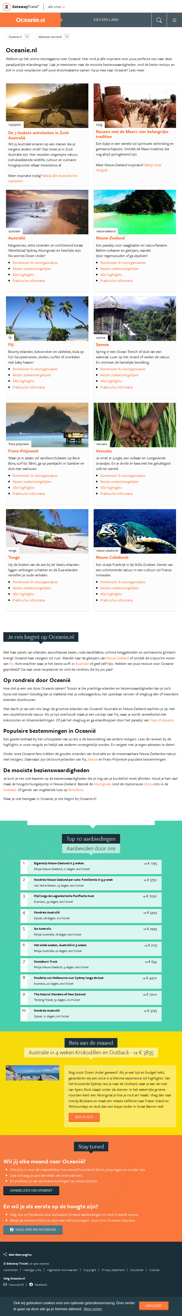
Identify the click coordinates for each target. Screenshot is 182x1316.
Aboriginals (102, 784)
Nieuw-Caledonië (112, 557)
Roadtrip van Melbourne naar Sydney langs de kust (68, 977)
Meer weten (93, 1309)
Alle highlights (23, 274)
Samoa (102, 344)
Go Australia (42, 928)
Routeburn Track (45, 961)
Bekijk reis (84, 1117)
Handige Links (32, 1269)
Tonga (14, 557)
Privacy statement (113, 1269)
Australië (16, 238)
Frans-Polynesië (23, 451)
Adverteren (10, 1269)
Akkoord (154, 1305)
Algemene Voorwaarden (62, 1269)
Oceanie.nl (15, 36)
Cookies (154, 1269)
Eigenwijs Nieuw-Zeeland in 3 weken (59, 863)
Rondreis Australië (46, 912)
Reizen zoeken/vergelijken (32, 268)
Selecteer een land (49, 36)
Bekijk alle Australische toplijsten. (42, 178)
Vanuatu (104, 451)
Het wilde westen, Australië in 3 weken (60, 945)
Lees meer (136, 70)
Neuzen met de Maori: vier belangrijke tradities (132, 133)
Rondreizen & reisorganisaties (35, 262)
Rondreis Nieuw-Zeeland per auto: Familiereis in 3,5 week (73, 879)
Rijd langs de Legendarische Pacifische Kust (64, 895)
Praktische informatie (29, 280)
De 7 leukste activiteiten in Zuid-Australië (39, 135)
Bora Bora (75, 789)
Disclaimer (137, 1269)
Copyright (89, 1269)
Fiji (11, 344)
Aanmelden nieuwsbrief (31, 1190)
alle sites (54, 6)
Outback (9, 789)
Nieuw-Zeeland (110, 238)
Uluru (148, 784)
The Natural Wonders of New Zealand (59, 994)
